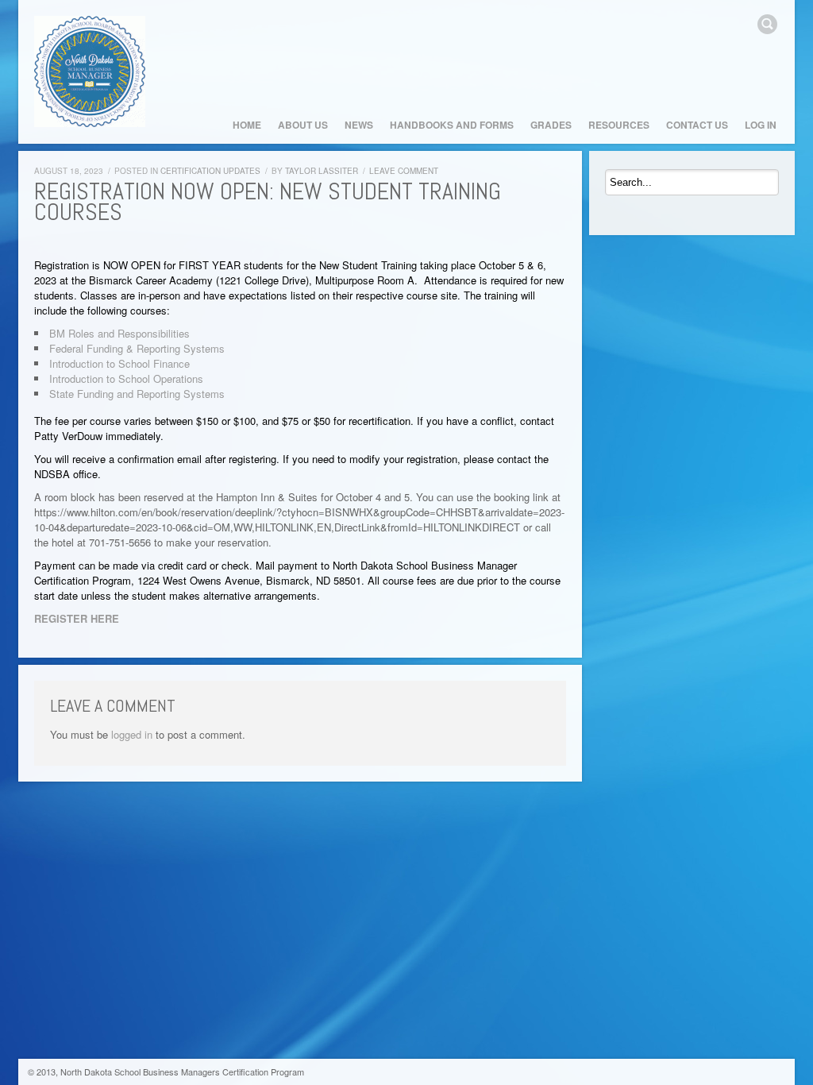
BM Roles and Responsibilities (119, 333)
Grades (551, 125)
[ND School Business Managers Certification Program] (89, 72)
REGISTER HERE (76, 618)
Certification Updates (210, 170)
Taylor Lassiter (321, 170)
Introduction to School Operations (126, 378)
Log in (760, 125)
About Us (303, 125)
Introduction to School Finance (119, 363)
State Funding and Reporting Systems (137, 393)
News (359, 125)
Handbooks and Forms (452, 125)
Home (247, 125)
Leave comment (403, 170)
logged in (131, 734)
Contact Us (697, 125)
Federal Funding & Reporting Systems (137, 348)
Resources (618, 125)
